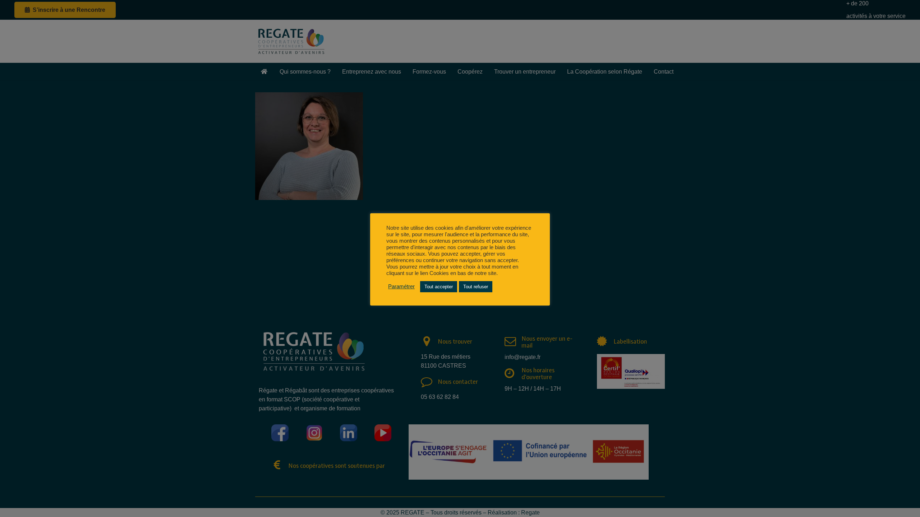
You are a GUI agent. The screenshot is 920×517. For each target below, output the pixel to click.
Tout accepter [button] (438, 286)
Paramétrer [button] (401, 286)
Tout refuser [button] (475, 286)
